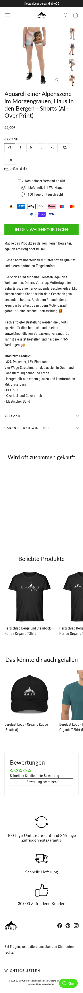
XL (52, 148)
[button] (15, 168)
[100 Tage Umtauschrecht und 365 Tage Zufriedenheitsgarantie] (41, 822)
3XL (10, 160)
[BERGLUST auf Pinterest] (68, 925)
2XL (64, 148)
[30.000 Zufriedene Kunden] (41, 890)
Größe (11, 139)
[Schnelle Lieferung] (41, 858)
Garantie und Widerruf (27, 428)
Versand (12, 415)
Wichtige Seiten (22, 970)
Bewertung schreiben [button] (42, 782)
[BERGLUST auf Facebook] (59, 925)
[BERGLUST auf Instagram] (76, 925)
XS (9, 148)
